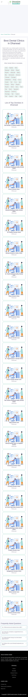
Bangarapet (7, 70)
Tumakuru (17, 93)
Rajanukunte (7, 91)
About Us (3, 688)
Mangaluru (7, 86)
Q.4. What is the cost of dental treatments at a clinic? (13, 644)
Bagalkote (11, 67)
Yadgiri (20, 96)
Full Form (14, 675)
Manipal (12, 86)
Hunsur (15, 82)
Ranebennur (14, 91)
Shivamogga (7, 93)
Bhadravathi (13, 72)
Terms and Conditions (6, 686)
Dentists (14, 670)
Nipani (21, 86)
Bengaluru (7, 72)
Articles (14, 677)
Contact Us (3, 684)
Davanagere (13, 77)
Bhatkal (18, 72)
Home (14, 668)
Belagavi (17, 70)
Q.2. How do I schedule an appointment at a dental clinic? (12, 632)
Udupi (6, 96)
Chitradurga (7, 77)
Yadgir (16, 96)
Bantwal (12, 70)
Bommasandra (11, 74)
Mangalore (18, 84)
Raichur (10, 89)
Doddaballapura (8, 79)
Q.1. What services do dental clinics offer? (12, 627)
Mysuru (17, 86)
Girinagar (14, 79)
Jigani (20, 82)
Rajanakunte (16, 89)
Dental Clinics (14, 673)
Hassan (19, 79)
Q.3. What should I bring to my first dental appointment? (12, 638)
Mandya (12, 84)
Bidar (6, 74)
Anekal (6, 67)
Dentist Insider (13, 694)
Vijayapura (11, 96)
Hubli (11, 82)
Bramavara (18, 74)
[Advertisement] (14, 19)
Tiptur (12, 93)
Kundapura (7, 84)
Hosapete (7, 82)
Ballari (16, 67)
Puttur (6, 89)
